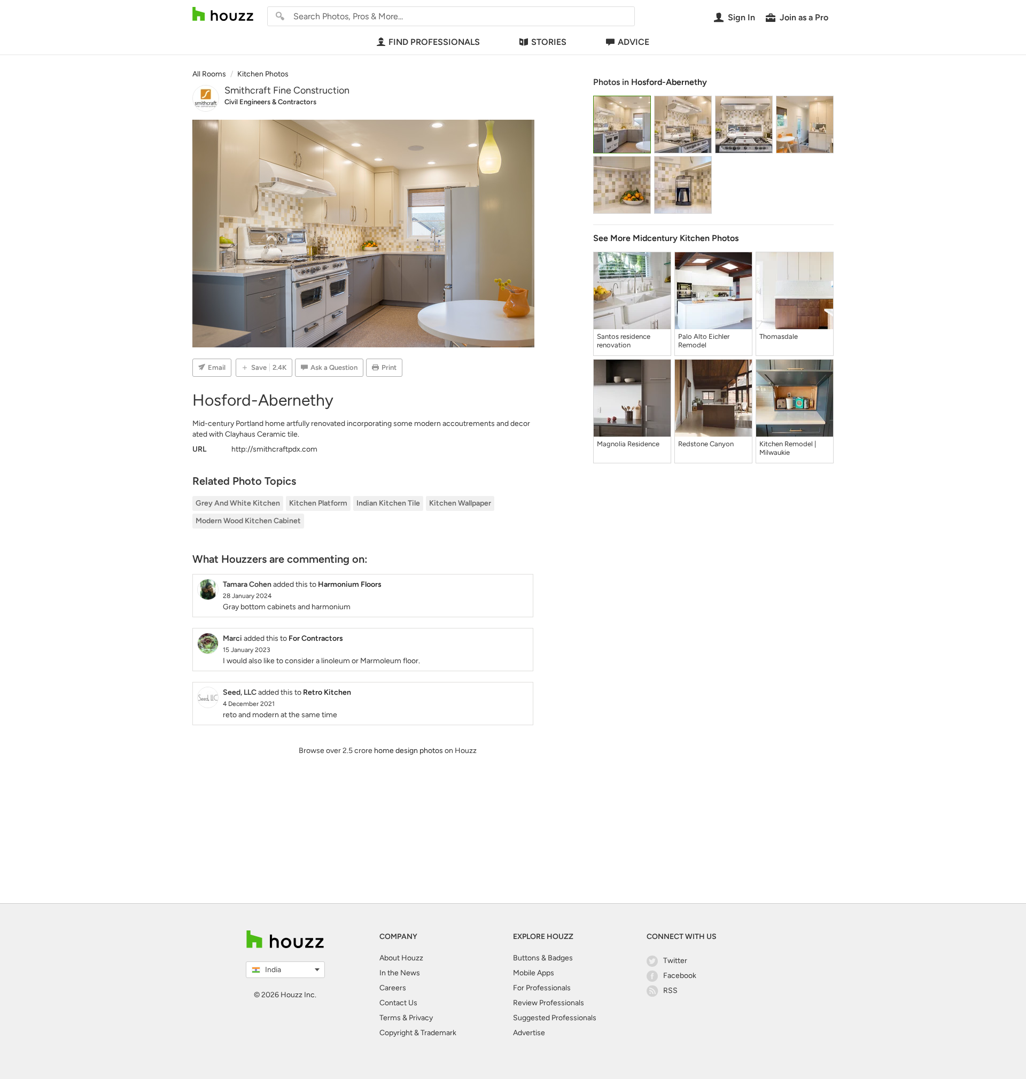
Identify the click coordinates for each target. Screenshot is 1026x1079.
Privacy (421, 1017)
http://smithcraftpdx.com (274, 449)
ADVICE (633, 42)
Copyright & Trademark (417, 1032)
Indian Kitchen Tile (388, 503)
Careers (392, 987)
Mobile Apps (533, 972)
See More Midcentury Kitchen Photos (666, 238)
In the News (399, 972)
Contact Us (398, 1002)
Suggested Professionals (554, 1017)
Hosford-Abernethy (669, 82)
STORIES (548, 42)
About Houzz (401, 957)
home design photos (408, 750)
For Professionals (542, 987)
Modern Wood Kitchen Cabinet (248, 520)
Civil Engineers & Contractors (270, 102)
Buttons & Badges (543, 957)
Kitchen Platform (318, 503)
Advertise (529, 1032)
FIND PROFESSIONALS (434, 42)
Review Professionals (548, 1002)
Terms (390, 1017)
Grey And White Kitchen (238, 503)
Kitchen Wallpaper (460, 503)
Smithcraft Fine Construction (286, 90)
